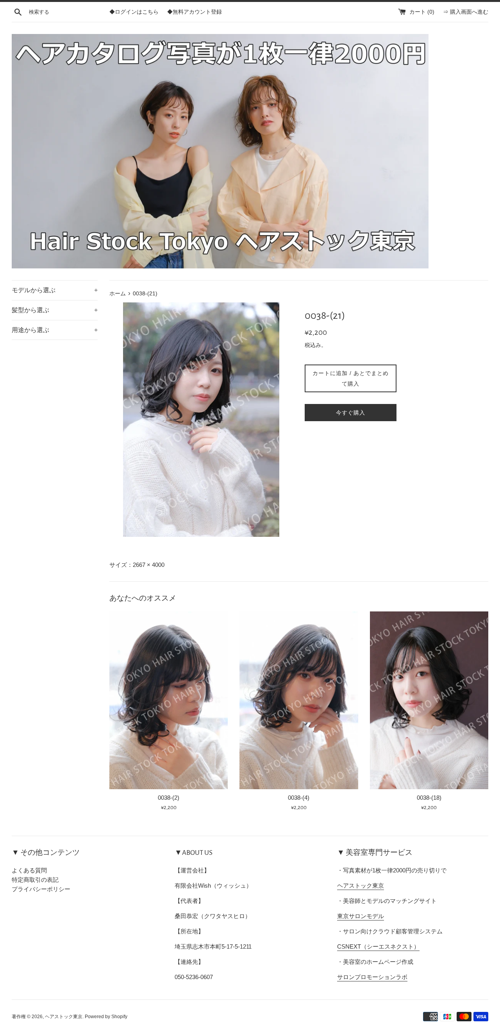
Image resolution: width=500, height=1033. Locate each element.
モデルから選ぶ (55, 290)
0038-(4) (298, 797)
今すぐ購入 (350, 412)
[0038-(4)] (298, 700)
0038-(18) (429, 797)
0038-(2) (168, 797)
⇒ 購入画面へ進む (465, 12)
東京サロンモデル (360, 916)
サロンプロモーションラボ (372, 977)
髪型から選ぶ (55, 310)
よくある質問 (29, 870)
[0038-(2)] (168, 700)
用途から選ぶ (55, 330)
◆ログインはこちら (134, 12)
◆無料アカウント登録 (194, 12)
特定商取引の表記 (35, 879)
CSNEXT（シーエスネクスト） (378, 946)
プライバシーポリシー (41, 889)
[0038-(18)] (429, 700)
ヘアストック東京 (360, 885)
